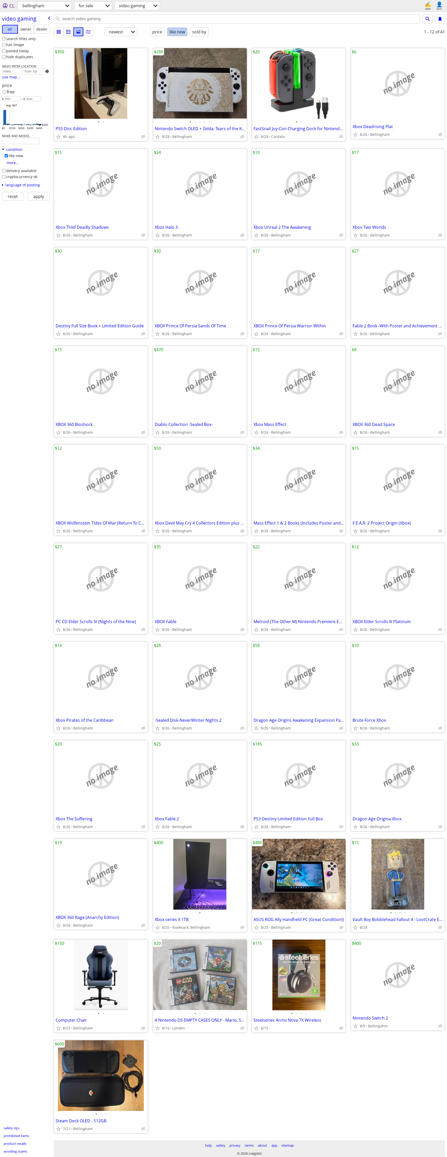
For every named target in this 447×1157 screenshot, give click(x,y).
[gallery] (78, 31)
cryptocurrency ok (21, 176)
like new (16, 155)
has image (15, 44)
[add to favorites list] (58, 137)
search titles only (21, 38)
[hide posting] (143, 137)
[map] (88, 31)
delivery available (21, 170)
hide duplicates (19, 56)
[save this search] (440, 19)
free (10, 92)
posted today (17, 50)
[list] (59, 31)
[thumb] (68, 31)
